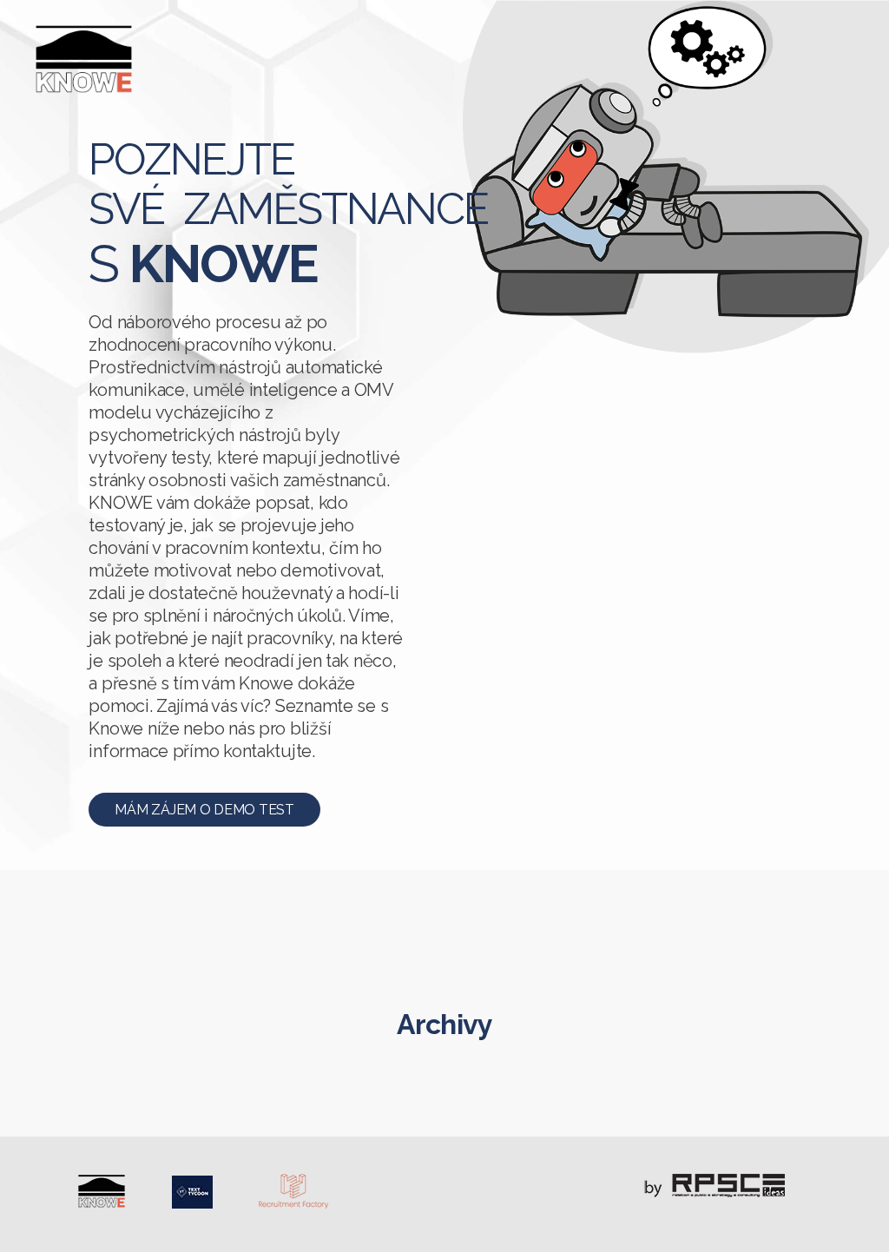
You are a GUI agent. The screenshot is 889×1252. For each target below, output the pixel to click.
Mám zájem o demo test (204, 809)
